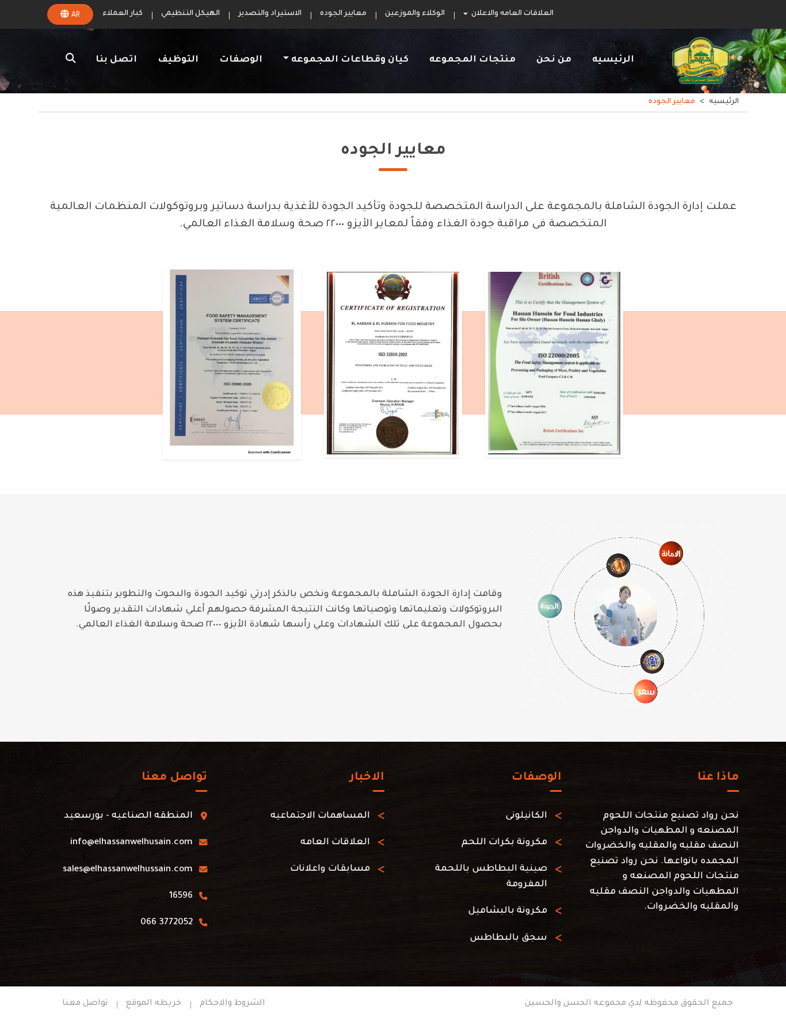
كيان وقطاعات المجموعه (350, 60)
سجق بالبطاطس (508, 938)
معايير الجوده (343, 14)
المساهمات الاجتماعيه (320, 816)
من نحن (553, 60)
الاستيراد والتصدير (270, 14)
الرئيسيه (613, 60)
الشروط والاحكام (232, 1003)
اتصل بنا (116, 60)
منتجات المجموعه (472, 60)
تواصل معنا (85, 1003)
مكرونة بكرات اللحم (504, 843)
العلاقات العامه (335, 843)
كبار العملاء (122, 14)
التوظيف (178, 60)
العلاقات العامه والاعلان (512, 14)
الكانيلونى (526, 816)
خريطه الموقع (153, 1003)
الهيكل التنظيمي (190, 14)
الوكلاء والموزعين (415, 14)
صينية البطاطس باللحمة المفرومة (491, 877)
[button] (70, 60)
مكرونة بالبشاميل (507, 911)
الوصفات (240, 60)
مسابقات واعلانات (330, 870)
